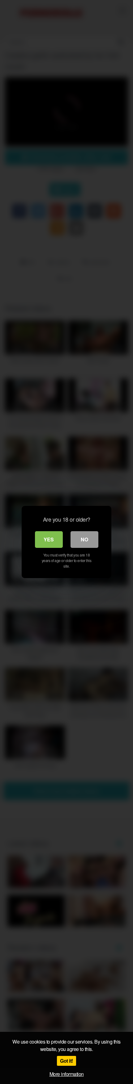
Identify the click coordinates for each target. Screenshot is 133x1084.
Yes (49, 539)
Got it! (66, 1060)
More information (66, 1074)
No (84, 539)
